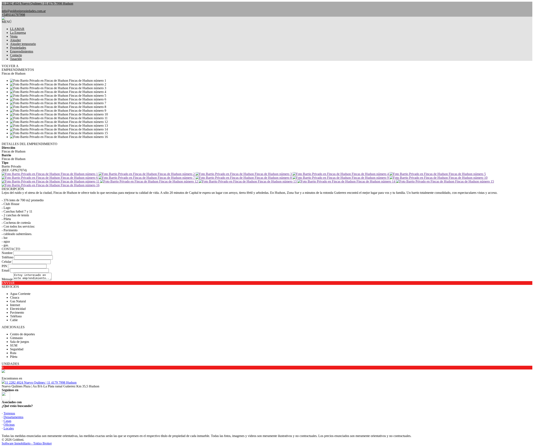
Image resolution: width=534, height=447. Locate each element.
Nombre (7, 253)
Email (5, 270)
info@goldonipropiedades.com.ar (24, 11)
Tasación (16, 59)
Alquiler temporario (23, 44)
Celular (6, 261)
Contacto (16, 55)
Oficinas (9, 424)
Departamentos (13, 417)
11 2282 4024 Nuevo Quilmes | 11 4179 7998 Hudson (41, 382)
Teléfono (7, 257)
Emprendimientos (21, 51)
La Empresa (18, 32)
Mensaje (7, 279)
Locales (9, 428)
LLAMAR (17, 29)
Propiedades (18, 47)
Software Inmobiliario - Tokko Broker (27, 443)
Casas (7, 421)
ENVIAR (8, 283)
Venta (14, 36)
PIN (4, 266)
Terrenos (9, 413)
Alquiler (15, 40)
